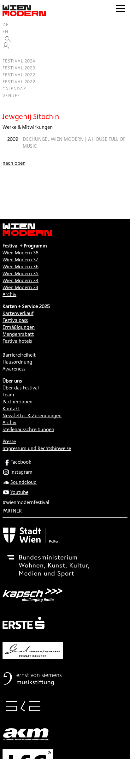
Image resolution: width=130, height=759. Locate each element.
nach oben (14, 163)
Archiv (9, 294)
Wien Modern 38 (20, 252)
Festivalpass (15, 320)
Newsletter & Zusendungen (32, 415)
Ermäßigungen (19, 327)
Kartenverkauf (18, 313)
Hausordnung (17, 361)
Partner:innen (17, 401)
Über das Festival (21, 387)
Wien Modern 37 (20, 259)
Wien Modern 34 (20, 280)
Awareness (14, 368)
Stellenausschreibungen (28, 429)
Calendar (14, 89)
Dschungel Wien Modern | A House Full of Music (74, 142)
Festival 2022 (19, 75)
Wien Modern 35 (20, 273)
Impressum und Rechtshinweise (37, 448)
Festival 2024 (19, 61)
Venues (11, 95)
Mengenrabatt (18, 334)
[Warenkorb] (8, 54)
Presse (9, 441)
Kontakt (11, 408)
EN (6, 31)
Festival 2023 (19, 68)
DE (6, 24)
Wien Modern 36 (20, 266)
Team (8, 394)
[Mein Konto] (6, 47)
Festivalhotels (17, 341)
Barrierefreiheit (19, 355)
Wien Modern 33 (20, 287)
